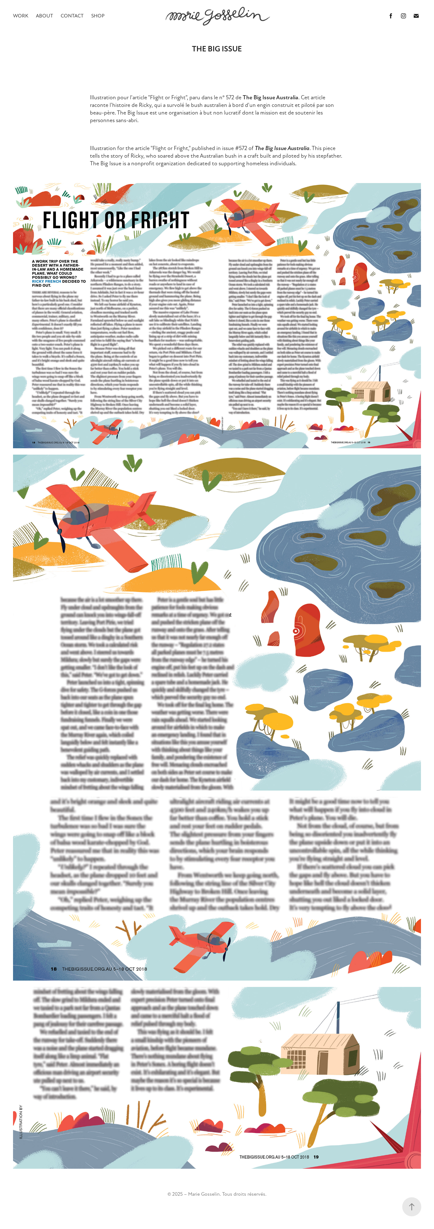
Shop (98, 16)
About (44, 16)
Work (20, 16)
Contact (72, 16)
